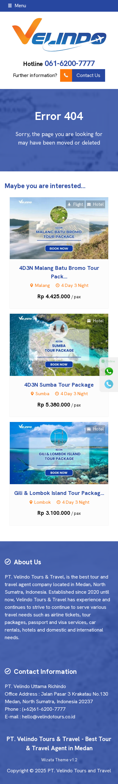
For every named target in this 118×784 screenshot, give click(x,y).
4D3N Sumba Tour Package (59, 384)
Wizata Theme (55, 760)
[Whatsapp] (109, 371)
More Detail (65, 227)
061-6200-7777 (70, 63)
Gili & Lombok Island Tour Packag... (59, 492)
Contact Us (88, 75)
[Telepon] (109, 384)
